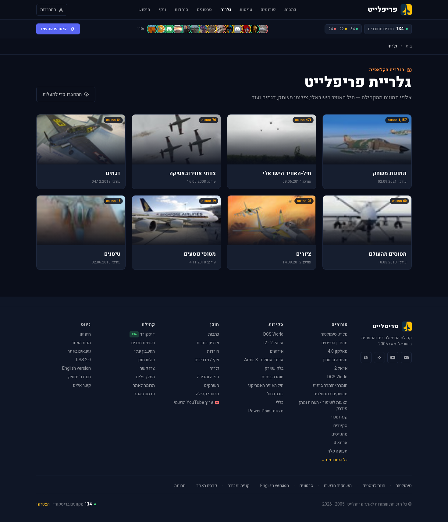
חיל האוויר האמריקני (265, 385)
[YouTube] (392, 357)
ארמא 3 (340, 442)
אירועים (276, 351)
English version (76, 368)
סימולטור (404, 486)
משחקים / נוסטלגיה (330, 394)
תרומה (180, 486)
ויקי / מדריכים (207, 360)
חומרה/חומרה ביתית (330, 385)
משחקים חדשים (338, 486)
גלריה (225, 10)
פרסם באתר (144, 394)
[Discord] (406, 357)
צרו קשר (147, 368)
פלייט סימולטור (334, 334)
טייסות (246, 10)
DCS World (337, 377)
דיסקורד (143, 334)
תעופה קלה (337, 451)
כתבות (290, 10)
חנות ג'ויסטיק (79, 377)
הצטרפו (43, 504)
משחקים (211, 385)
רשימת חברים (143, 343)
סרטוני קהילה (207, 394)
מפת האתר (81, 343)
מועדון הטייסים (334, 343)
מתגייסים (339, 434)
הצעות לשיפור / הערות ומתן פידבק (323, 405)
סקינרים (340, 425)
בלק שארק (274, 368)
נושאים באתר (79, 351)
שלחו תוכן (146, 360)
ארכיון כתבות (208, 343)
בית (409, 46)
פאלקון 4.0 (337, 351)
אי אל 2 (340, 368)
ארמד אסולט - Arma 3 (263, 360)
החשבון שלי (144, 351)
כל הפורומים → (334, 460)
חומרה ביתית (272, 377)
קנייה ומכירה (208, 377)
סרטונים (204, 10)
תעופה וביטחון (335, 360)
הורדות (181, 10)
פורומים (268, 10)
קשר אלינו (82, 385)
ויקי (162, 10)
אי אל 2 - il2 (273, 343)
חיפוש (144, 10)
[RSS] (379, 357)
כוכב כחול (275, 394)
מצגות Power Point (265, 411)
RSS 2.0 (83, 360)
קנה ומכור (338, 417)
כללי (279, 402)
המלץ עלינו (145, 377)
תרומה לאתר (144, 385)
